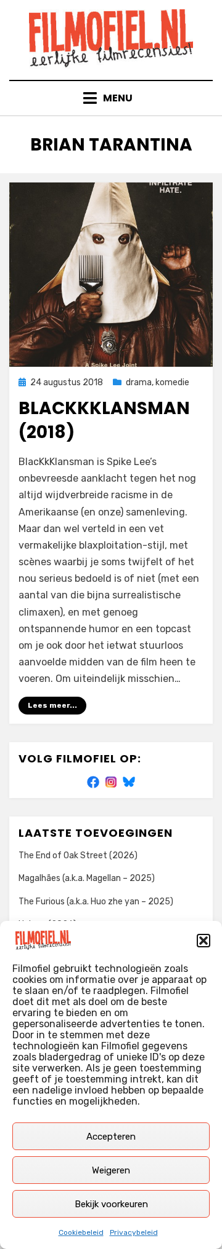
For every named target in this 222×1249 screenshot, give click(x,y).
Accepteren (111, 1136)
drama (139, 382)
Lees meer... (52, 705)
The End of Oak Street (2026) (78, 855)
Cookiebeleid (81, 1232)
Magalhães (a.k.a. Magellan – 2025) (86, 878)
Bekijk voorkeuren (111, 1204)
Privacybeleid (134, 1232)
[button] (203, 940)
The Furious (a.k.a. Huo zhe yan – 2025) (95, 901)
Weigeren (111, 1170)
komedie (172, 382)
